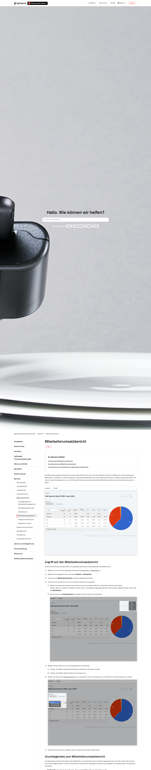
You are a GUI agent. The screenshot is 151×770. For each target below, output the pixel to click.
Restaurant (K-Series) (38, 3)
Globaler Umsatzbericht (26, 519)
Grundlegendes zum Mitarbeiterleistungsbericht (27, 503)
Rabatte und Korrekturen (25, 527)
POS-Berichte (21, 535)
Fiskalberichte (21, 490)
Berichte (40, 434)
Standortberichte (22, 494)
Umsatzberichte (22, 486)
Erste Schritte (19, 446)
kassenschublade (79, 226)
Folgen (48, 446)
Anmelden (132, 3)
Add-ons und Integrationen (24, 544)
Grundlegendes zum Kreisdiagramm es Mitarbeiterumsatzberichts (68, 467)
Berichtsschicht (69, 677)
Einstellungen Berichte (24, 539)
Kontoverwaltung (20, 549)
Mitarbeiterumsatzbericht (26, 515)
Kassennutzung (19, 474)
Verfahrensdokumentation (23, 559)
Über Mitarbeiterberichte (26, 508)
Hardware (17, 451)
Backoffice (94, 570)
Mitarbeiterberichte (52, 434)
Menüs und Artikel (20, 464)
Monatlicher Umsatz (24, 523)
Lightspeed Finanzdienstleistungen (22, 458)
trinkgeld (89, 226)
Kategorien (92, 3)
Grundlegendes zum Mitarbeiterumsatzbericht (62, 464)
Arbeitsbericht (23, 512)
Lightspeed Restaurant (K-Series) (24, 434)
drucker (68, 226)
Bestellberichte (21, 531)
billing (96, 226)
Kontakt (112, 3)
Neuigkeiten (18, 441)
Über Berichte (21, 482)
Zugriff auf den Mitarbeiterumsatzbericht (60, 461)
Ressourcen (103, 3)
